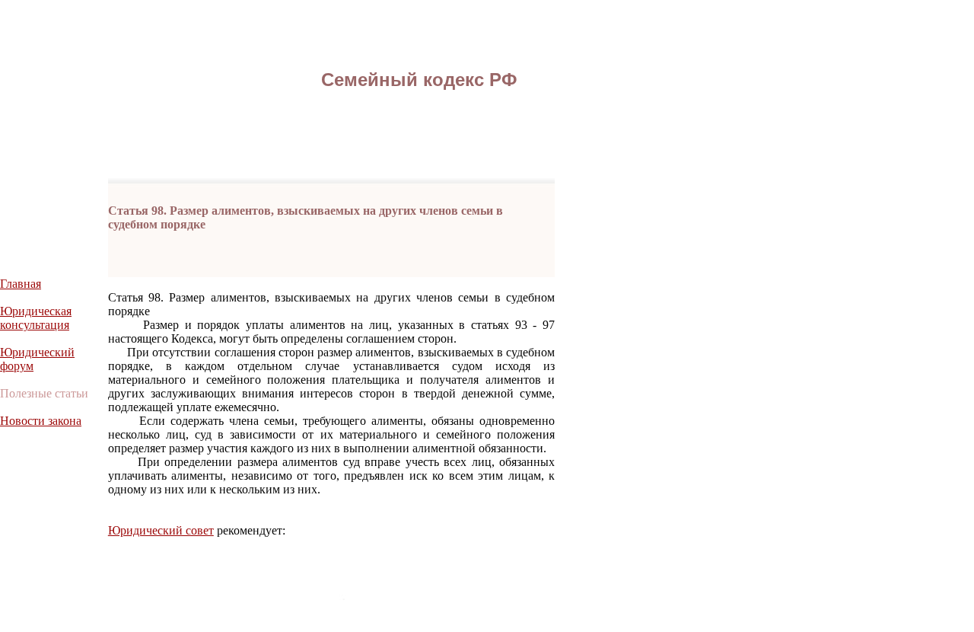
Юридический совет (161, 530)
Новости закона (40, 420)
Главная (20, 283)
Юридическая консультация (36, 318)
